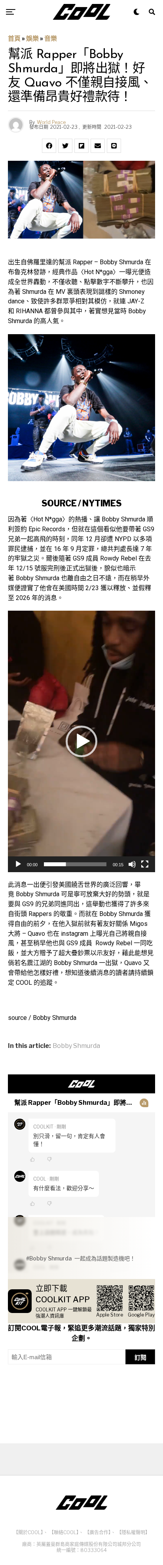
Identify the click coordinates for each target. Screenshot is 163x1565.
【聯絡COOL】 (64, 1532)
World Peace (51, 122)
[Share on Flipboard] (81, 146)
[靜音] (132, 864)
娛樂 (32, 38)
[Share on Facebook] (49, 146)
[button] (81, 741)
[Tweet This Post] (65, 146)
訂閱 (140, 1357)
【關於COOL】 (28, 1532)
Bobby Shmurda (76, 1046)
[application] (81, 741)
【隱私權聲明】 (133, 1532)
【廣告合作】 (98, 1532)
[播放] (18, 864)
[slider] (75, 864)
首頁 (14, 38)
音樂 (50, 38)
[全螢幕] (145, 864)
